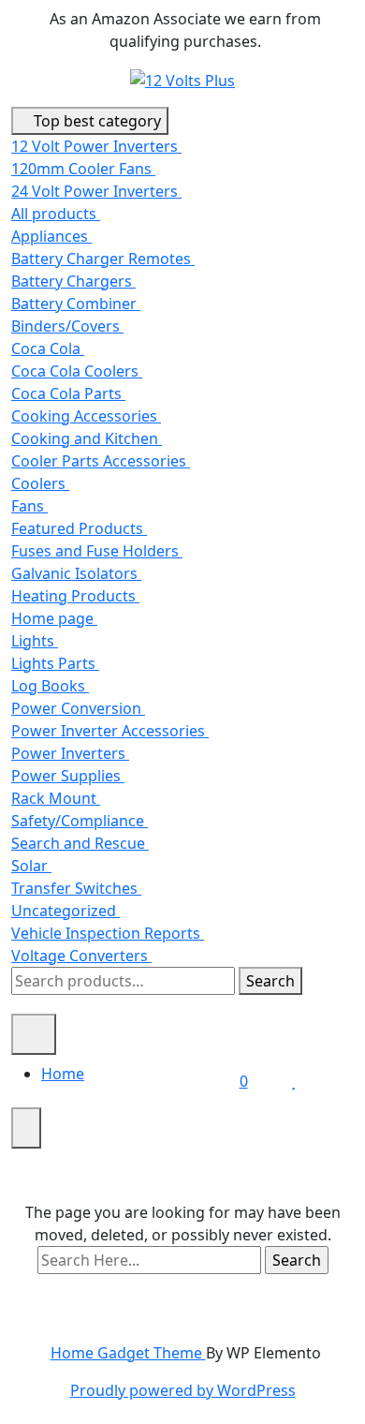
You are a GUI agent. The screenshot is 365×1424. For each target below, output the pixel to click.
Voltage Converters (81, 955)
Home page (54, 618)
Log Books (50, 685)
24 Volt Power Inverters (96, 191)
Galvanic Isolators (76, 573)
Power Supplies (67, 775)
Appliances (51, 236)
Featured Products (79, 528)
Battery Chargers (73, 281)
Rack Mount (55, 798)
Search (270, 981)
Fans (29, 506)
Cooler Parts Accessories (100, 461)
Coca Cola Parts (68, 393)
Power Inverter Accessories (110, 730)
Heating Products (75, 596)
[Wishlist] (293, 1081)
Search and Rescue (80, 843)
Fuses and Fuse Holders (96, 551)
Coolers (40, 483)
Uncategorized (65, 910)
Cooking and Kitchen (86, 438)
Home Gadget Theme (128, 1352)
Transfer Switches (76, 888)
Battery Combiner (75, 303)
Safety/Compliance (79, 820)
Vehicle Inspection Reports (107, 933)
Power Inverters (70, 753)
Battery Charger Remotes (103, 258)
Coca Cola (47, 348)
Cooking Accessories (86, 416)
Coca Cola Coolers (76, 371)
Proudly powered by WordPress (183, 1390)
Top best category (95, 121)
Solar (31, 865)
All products (55, 213)
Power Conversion (78, 708)
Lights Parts (55, 663)
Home (62, 1073)
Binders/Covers (67, 326)
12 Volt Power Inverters (96, 146)
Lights (34, 640)
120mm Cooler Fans (83, 168)
